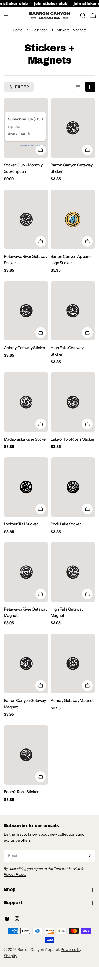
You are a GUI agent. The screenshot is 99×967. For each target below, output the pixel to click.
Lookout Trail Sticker (21, 524)
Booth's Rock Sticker (21, 791)
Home (18, 30)
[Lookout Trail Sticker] (26, 487)
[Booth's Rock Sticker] (26, 755)
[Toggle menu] (6, 15)
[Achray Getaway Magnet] (73, 663)
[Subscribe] (89, 855)
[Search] (83, 15)
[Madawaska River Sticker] (26, 402)
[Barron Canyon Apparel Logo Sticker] (73, 219)
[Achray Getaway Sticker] (26, 311)
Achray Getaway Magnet (72, 700)
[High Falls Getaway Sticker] (73, 311)
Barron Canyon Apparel (38, 949)
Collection (40, 30)
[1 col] (78, 87)
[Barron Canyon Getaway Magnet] (26, 663)
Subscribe (17, 119)
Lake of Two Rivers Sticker (72, 439)
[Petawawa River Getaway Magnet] (26, 572)
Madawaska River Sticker (25, 439)
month (24, 133)
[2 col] (90, 87)
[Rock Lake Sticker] (73, 487)
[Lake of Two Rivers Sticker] (73, 402)
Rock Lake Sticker (66, 524)
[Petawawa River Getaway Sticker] (26, 219)
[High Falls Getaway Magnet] (73, 572)
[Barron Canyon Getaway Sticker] (73, 128)
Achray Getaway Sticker (24, 347)
